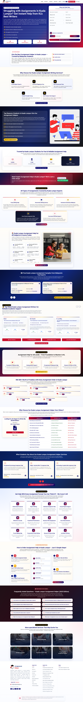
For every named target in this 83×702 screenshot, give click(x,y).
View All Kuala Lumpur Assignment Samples (64, 297)
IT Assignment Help (46, 674)
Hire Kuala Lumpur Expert (42, 167)
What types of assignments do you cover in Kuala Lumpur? (56, 616)
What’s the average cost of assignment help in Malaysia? (24, 616)
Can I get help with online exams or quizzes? (21, 612)
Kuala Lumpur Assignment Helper (64, 669)
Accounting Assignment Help (47, 669)
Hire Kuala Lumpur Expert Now (42, 343)
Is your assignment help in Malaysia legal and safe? (23, 604)
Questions (55, 1)
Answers (51, 1)
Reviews (64, 1)
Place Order (14, 432)
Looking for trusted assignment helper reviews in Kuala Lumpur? (42, 484)
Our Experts (34, 671)
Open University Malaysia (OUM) (48, 680)
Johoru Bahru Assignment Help (64, 667)
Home (42, 1)
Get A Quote (72, 1)
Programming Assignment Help (48, 667)
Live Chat (15, 435)
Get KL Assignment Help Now (11, 139)
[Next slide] (14, 297)
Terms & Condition (35, 685)
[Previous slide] (11, 297)
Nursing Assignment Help (47, 676)
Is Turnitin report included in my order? (52, 612)
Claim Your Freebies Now (42, 403)
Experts (60, 1)
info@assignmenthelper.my (17, 684)
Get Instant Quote (62, 178)
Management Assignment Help (48, 673)
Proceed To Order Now (65, 39)
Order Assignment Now (42, 224)
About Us (33, 669)
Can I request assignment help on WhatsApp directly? (55, 608)
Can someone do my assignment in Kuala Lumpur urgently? (24, 600)
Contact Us (34, 674)
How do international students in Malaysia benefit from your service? (58, 600)
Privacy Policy (34, 683)
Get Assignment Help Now (42, 265)
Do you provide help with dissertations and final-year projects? (57, 604)
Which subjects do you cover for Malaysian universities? (24, 608)
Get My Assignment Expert (42, 371)
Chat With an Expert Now (63, 180)
